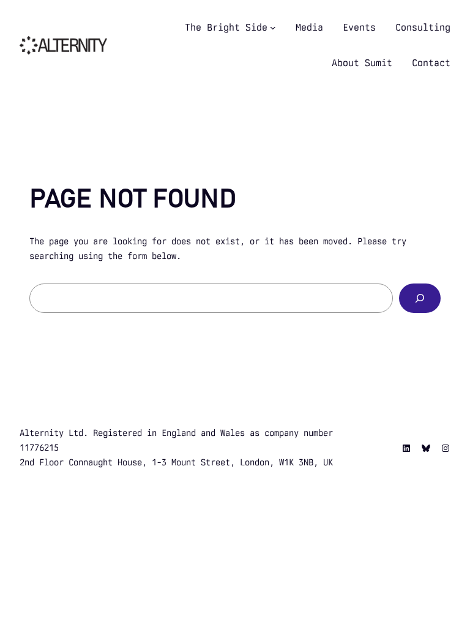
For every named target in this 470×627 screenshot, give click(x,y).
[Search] (420, 298)
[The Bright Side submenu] (273, 27)
